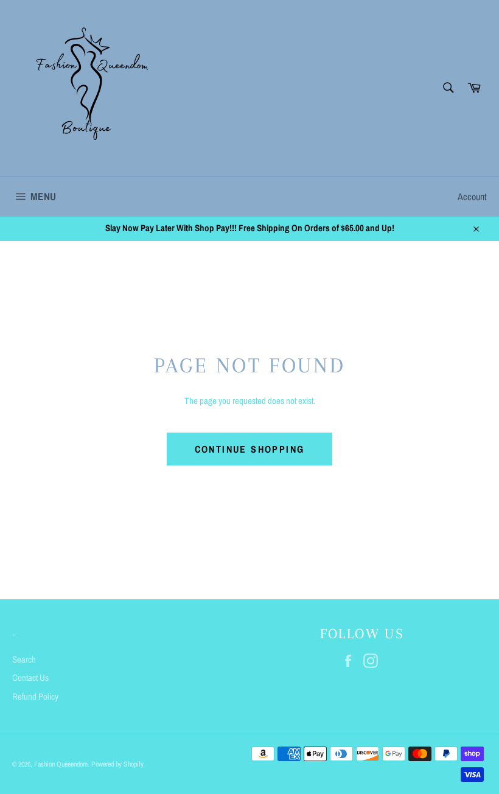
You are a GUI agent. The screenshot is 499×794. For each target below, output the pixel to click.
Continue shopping (250, 449)
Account (472, 196)
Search (24, 659)
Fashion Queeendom (61, 764)
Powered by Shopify (117, 764)
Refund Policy (35, 696)
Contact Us (30, 677)
